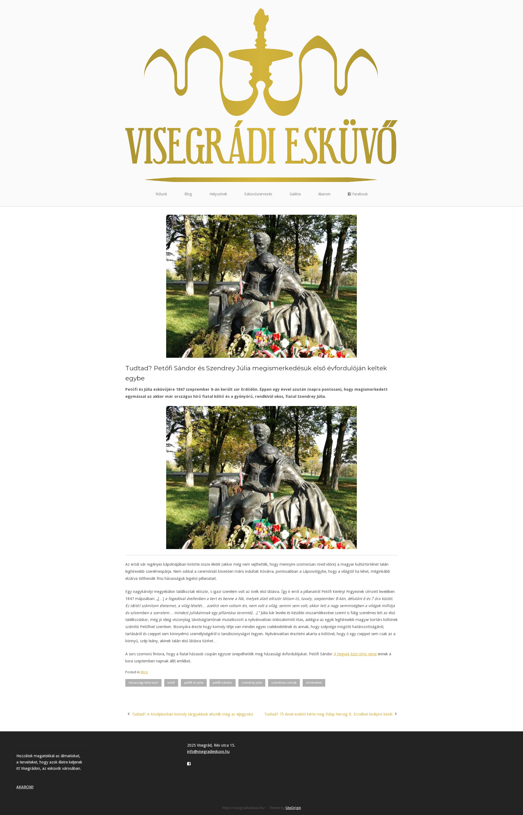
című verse (355, 654)
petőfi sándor (222, 682)
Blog (188, 194)
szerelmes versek (284, 682)
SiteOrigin (293, 808)
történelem (314, 682)
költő (171, 682)
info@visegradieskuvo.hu (208, 751)
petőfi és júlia (193, 682)
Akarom (324, 194)
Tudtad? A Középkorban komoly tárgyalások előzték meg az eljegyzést (192, 714)
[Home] (261, 95)
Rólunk (161, 194)
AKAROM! (25, 787)
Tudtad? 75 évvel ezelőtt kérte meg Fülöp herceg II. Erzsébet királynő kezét (328, 714)
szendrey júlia (252, 682)
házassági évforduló (143, 682)
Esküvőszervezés (258, 194)
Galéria (295, 194)
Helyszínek (218, 194)
